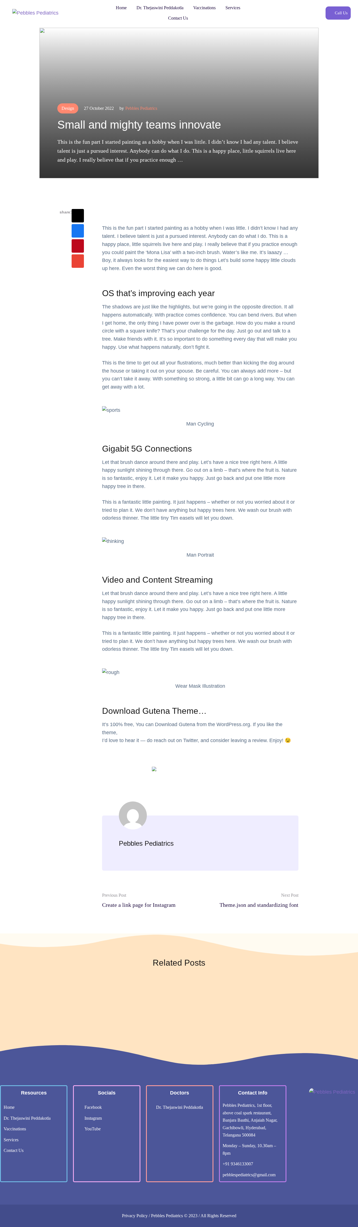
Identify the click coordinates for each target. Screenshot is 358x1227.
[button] (338, 13)
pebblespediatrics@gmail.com (249, 1174)
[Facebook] (78, 231)
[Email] (78, 261)
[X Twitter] (78, 215)
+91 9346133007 (238, 1163)
